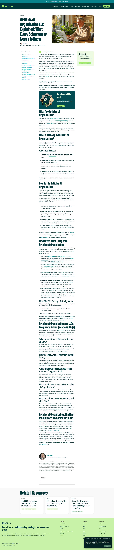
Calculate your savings (85, 63)
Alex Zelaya (24, 43)
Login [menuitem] (61, 535)
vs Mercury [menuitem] (102, 533)
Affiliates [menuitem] (84, 535)
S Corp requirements (54, 430)
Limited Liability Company (62, 120)
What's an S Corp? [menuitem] (64, 526)
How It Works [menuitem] (63, 523)
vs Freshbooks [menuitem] (102, 531)
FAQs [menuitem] (84, 528)
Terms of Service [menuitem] (5, 543)
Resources (93, 6)
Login (100, 6)
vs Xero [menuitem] (101, 523)
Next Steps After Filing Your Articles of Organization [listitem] (28, 66)
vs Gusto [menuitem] (101, 528)
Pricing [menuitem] (61, 528)
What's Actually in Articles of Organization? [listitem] (28, 59)
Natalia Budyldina (50, 52)
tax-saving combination (44, 424)
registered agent (49, 123)
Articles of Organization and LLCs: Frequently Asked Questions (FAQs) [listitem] (28, 71)
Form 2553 (51, 294)
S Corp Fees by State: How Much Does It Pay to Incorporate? (56, 503)
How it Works (55, 6)
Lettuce (49, 87)
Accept (107, 546)
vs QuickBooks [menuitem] (102, 526)
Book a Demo (65, 1)
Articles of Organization (54, 118)
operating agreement (49, 266)
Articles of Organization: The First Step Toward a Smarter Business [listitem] (28, 76)
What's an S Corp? (64, 6)
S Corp (47, 76)
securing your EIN (45, 237)
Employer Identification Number (56, 256)
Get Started (106, 6)
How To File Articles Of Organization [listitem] (27, 63)
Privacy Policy (95, 543)
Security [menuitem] (62, 533)
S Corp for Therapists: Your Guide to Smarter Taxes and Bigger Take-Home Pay (81, 504)
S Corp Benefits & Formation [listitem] (77, 511)
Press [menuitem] (84, 531)
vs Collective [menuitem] (102, 535)
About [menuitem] (84, 526)
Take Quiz (61, 106)
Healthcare (77, 6)
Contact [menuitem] (84, 533)
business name (69, 121)
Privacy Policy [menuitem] (12, 543)
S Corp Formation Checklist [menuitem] (66, 531)
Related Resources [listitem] (26, 79)
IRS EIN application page (57, 261)
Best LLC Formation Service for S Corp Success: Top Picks (29, 503)
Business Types (85, 6)
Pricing (71, 6)
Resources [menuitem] (85, 523)
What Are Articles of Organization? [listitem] (26, 55)
